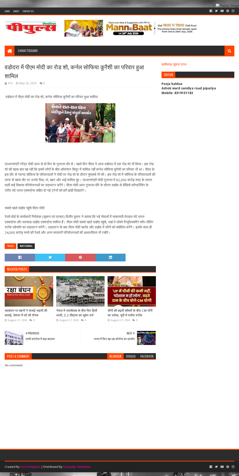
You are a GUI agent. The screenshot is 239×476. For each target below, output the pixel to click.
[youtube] (222, 11)
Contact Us (28, 11)
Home (7, 11)
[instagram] (232, 11)
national (26, 246)
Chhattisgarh (28, 50)
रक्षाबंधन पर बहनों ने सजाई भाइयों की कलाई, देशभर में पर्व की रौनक (26, 313)
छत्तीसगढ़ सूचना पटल (174, 64)
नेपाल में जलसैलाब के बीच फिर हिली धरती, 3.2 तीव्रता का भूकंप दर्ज (76, 313)
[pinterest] (227, 11)
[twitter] (216, 11)
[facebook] (211, 11)
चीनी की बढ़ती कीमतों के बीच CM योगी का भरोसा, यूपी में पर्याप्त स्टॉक (130, 313)
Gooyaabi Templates (77, 467)
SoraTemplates (30, 467)
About (16, 11)
